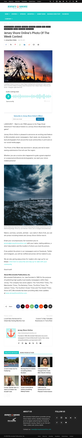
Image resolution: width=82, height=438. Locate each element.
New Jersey (17, 26)
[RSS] (66, 1)
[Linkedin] (60, 1)
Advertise (17, 1)
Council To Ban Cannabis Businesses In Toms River (43, 320)
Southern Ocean (8, 29)
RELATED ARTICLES (11, 353)
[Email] (34, 45)
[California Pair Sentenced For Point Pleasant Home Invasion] (45, 381)
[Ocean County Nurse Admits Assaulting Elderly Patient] (28, 381)
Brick (43, 26)
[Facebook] (53, 1)
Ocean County (29, 29)
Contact (39, 1)
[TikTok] (69, 1)
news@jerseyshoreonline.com (41, 429)
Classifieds (24, 1)
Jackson (48, 26)
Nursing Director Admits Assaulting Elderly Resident (28, 371)
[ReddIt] (29, 45)
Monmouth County (14, 24)
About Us (11, 1)
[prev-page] (5, 395)
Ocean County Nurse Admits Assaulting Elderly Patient (27, 389)
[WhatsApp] (20, 45)
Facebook (65, 14)
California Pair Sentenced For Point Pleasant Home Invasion (45, 389)
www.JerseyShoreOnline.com (16, 293)
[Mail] (63, 1)
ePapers (14, 14)
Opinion (23, 14)
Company (8, 19)
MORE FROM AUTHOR (27, 353)
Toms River (25, 26)
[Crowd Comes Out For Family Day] (11, 362)
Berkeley (39, 26)
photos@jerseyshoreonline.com (15, 243)
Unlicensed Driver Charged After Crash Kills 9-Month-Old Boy (44, 371)
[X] (73, 1)
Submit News (32, 1)
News (6, 14)
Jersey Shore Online (11, 40)
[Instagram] (56, 1)
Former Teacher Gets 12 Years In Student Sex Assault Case (11, 389)
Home (5, 1)
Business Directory (53, 14)
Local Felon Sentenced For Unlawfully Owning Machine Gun (14, 320)
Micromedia (22, 29)
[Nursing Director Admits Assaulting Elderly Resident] (28, 362)
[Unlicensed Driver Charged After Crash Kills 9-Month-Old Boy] (45, 362)
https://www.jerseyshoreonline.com (27, 333)
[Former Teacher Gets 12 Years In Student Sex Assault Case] (11, 381)
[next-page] (8, 395)
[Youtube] (76, 1)
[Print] (38, 45)
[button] (50, 1)
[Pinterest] (15, 45)
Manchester (32, 26)
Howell (15, 29)
